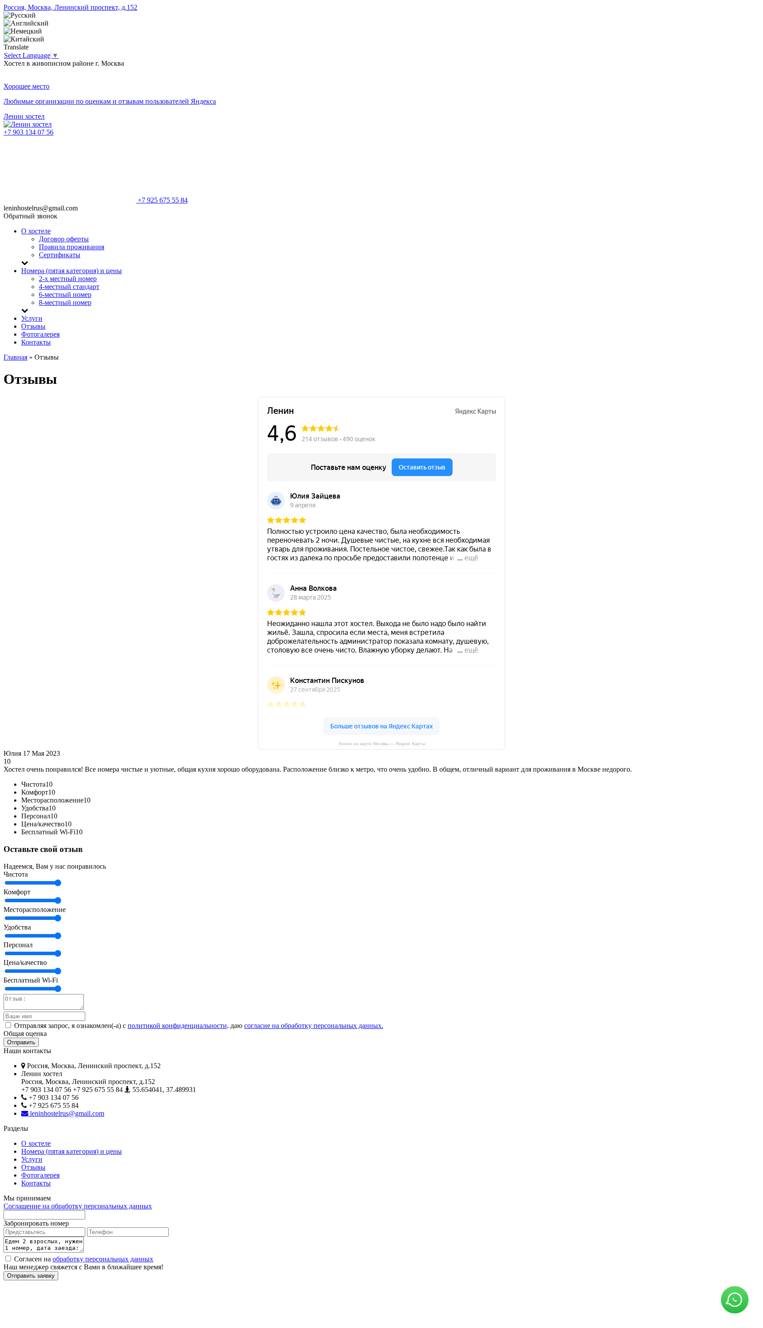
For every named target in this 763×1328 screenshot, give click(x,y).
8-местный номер (65, 302)
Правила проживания (71, 247)
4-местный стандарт (69, 286)
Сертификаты (59, 255)
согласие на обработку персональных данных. (313, 1025)
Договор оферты (64, 239)
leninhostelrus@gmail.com (66, 1113)
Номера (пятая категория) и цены (71, 270)
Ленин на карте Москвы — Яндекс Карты (381, 743)
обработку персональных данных (103, 1259)
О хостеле (36, 231)
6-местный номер (65, 294)
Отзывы (33, 326)
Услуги (31, 318)
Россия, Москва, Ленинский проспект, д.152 (70, 7)
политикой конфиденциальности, (178, 1025)
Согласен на (82, 1259)
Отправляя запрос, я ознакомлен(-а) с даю (197, 1025)
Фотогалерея (40, 334)
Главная (15, 357)
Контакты (36, 342)
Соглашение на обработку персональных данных (78, 1206)
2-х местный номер (68, 278)
